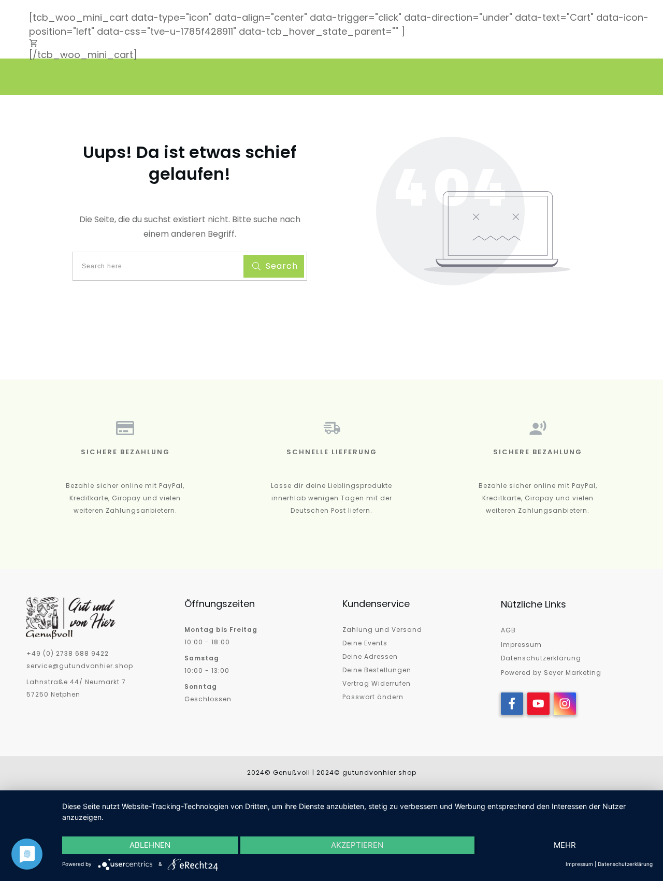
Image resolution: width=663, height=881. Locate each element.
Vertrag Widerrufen (376, 683)
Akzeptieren (357, 845)
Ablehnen (149, 845)
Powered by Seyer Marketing (551, 672)
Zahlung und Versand (382, 629)
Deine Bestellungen (376, 670)
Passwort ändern (372, 696)
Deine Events (364, 643)
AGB (508, 630)
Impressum (521, 644)
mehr (565, 845)
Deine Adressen (370, 656)
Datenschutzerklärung (541, 658)
